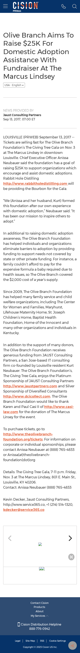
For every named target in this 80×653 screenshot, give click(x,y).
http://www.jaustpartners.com (30, 386)
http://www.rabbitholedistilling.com (35, 184)
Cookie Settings (57, 640)
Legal (17, 640)
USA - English (13, 85)
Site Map (30, 640)
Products (39, 607)
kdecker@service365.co (23, 510)
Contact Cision (40, 603)
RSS (42, 640)
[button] (63, 6)
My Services (38, 615)
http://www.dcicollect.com (26, 396)
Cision (45, 647)
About (40, 611)
